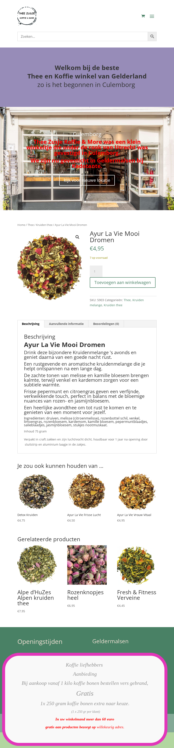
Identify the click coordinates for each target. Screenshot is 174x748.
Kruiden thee (44, 225)
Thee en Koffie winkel (62, 76)
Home (21, 225)
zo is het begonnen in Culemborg (87, 84)
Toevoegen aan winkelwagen (122, 282)
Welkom (68, 67)
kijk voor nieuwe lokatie (87, 180)
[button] (77, 237)
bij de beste (101, 67)
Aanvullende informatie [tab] (66, 324)
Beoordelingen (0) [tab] (106, 324)
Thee (31, 225)
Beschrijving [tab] (30, 324)
